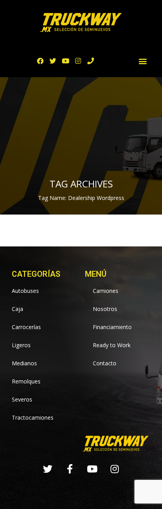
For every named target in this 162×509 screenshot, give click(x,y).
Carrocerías (26, 327)
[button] (142, 60)
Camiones (105, 290)
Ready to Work (112, 345)
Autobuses (25, 290)
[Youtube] (65, 60)
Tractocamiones (32, 417)
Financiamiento (112, 327)
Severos (22, 399)
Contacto (104, 363)
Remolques (26, 381)
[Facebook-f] (70, 469)
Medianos (24, 363)
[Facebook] (40, 60)
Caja (17, 309)
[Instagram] (78, 60)
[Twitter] (53, 60)
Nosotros (105, 309)
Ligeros (21, 345)
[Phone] (90, 60)
